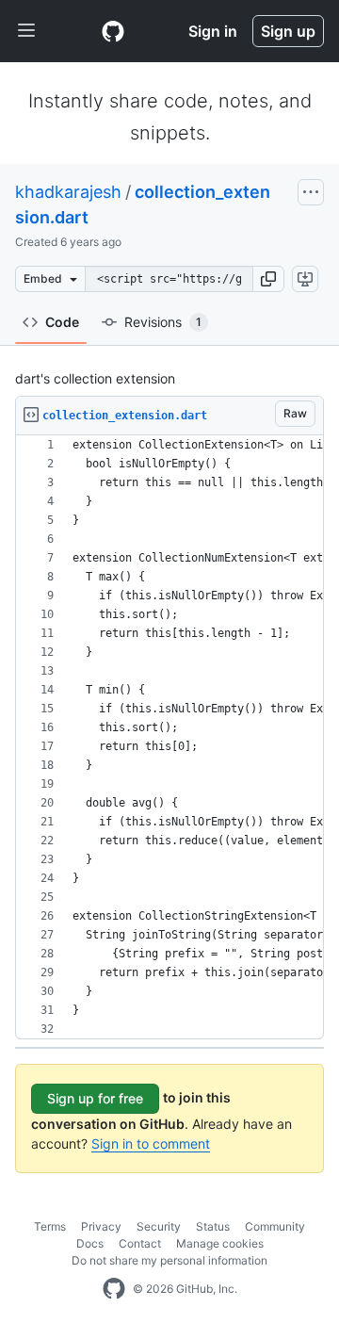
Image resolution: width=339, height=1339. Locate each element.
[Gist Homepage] (113, 31)
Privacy (101, 1226)
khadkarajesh (68, 192)
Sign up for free (95, 1098)
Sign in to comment (150, 1143)
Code (62, 322)
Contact (140, 1243)
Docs (90, 1243)
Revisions (163, 322)
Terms (50, 1226)
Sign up (288, 31)
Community (275, 1226)
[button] (268, 279)
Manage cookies (220, 1243)
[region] (169, 737)
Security (159, 1226)
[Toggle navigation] (26, 31)
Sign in (212, 31)
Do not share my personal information (169, 1260)
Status (213, 1226)
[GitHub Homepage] (114, 1289)
